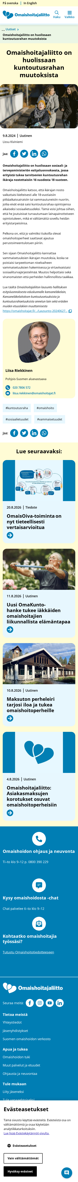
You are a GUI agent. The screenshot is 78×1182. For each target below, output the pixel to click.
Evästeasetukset (24, 1146)
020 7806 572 (21, 388)
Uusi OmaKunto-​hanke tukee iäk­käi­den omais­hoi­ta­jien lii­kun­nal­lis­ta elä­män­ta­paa (38, 613)
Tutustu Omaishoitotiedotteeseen (28, 952)
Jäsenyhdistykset (15, 1030)
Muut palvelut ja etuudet (21, 1065)
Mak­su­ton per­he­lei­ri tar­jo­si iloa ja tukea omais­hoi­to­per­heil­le (31, 704)
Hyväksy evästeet (20, 1171)
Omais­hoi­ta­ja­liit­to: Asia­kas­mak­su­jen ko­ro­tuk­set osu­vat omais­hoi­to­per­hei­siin (32, 796)
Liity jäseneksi (13, 1091)
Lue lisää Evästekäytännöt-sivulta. (26, 1133)
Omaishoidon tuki (16, 1057)
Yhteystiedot (12, 1022)
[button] (66, 1172)
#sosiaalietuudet (17, 419)
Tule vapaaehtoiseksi (19, 1100)
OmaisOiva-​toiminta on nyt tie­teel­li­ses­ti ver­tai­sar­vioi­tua (34, 521)
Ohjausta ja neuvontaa (20, 1073)
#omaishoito (45, 408)
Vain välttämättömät (23, 1158)
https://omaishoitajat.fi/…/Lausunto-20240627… (37, 311)
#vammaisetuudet (49, 419)
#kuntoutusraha (17, 408)
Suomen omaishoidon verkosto (27, 1039)
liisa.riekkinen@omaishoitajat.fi (34, 393)
